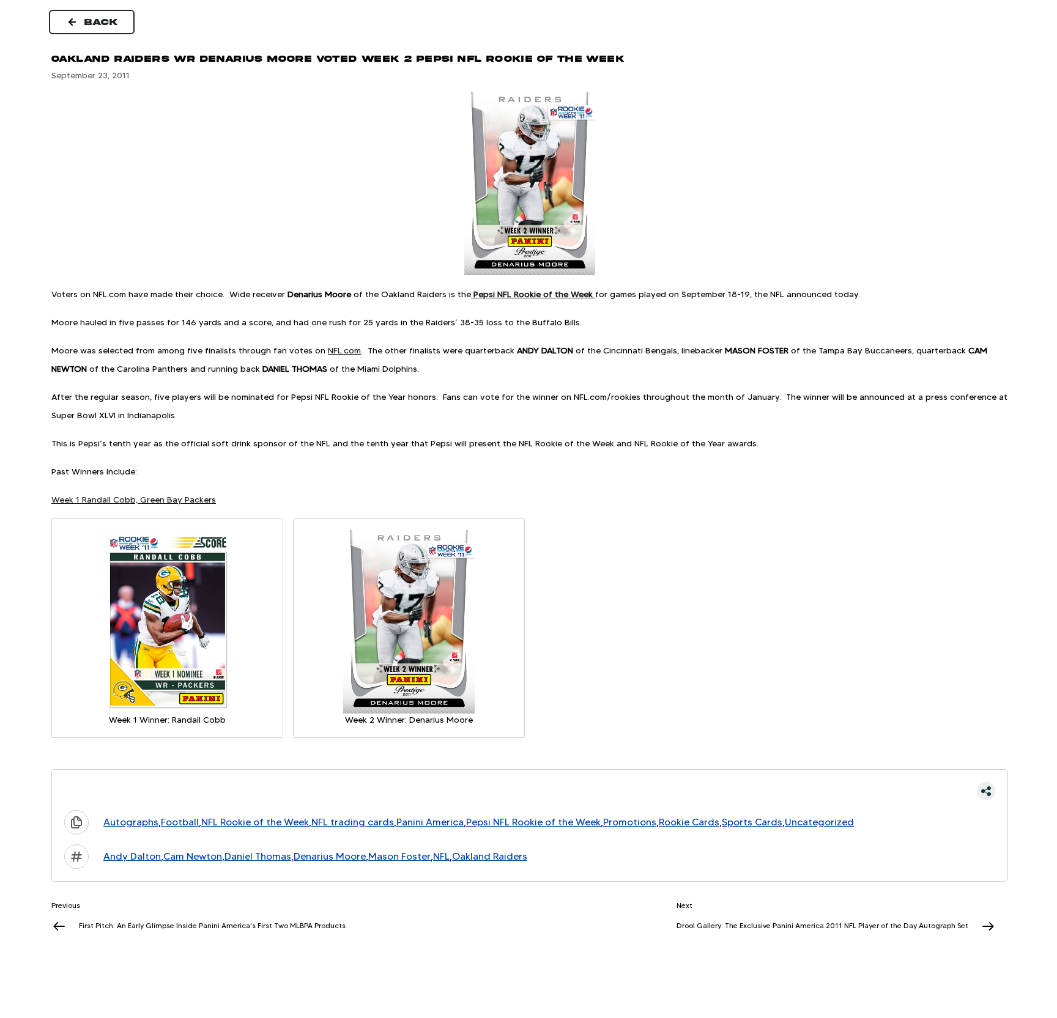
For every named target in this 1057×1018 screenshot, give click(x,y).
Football (180, 822)
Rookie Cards (689, 822)
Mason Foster (399, 856)
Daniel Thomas (257, 856)
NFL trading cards (352, 822)
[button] (529, 791)
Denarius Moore (330, 856)
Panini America (430, 822)
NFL (441, 856)
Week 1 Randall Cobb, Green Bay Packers (133, 499)
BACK (101, 22)
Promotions (629, 822)
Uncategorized (819, 822)
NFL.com (344, 350)
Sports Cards (752, 822)
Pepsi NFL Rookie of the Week (533, 822)
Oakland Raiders (489, 856)
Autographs (130, 822)
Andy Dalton (132, 856)
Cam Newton (192, 856)
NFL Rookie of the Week (255, 822)
